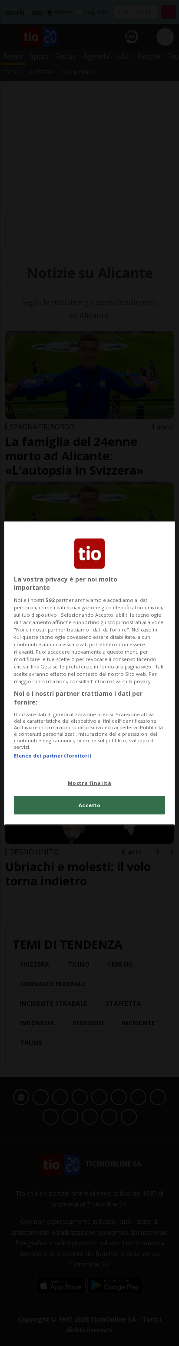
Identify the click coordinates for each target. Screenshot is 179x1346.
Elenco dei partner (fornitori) (52, 755)
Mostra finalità (90, 783)
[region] (89, 673)
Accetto (90, 805)
